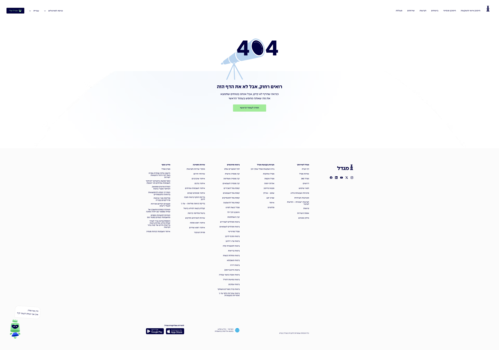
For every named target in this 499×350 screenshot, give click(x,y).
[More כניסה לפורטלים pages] (45, 11)
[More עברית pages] (30, 11)
